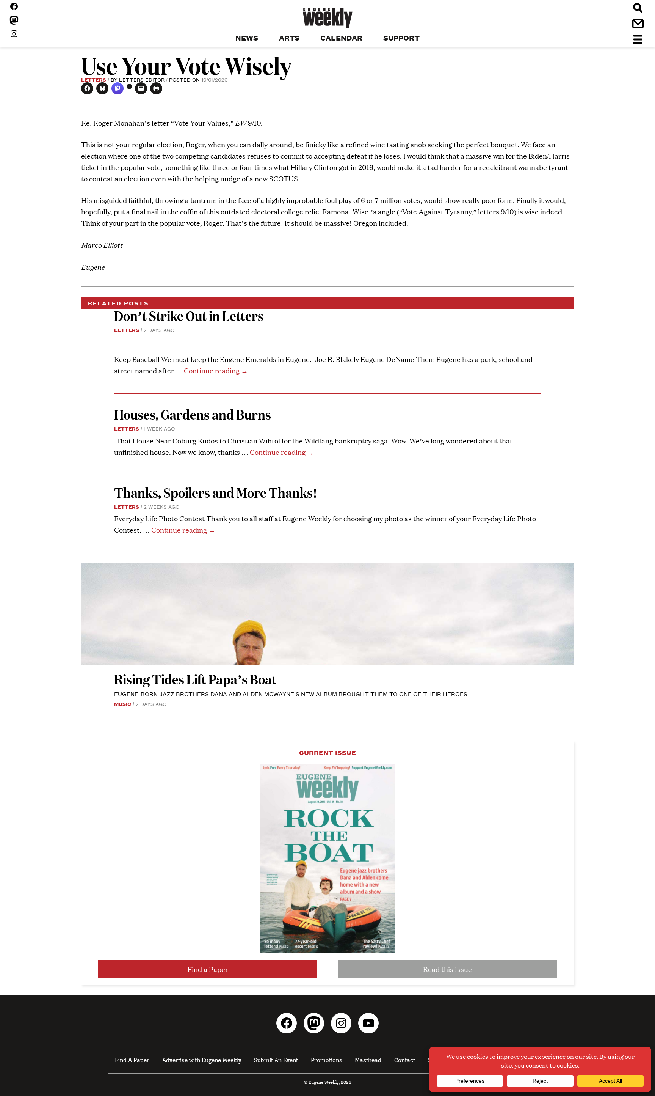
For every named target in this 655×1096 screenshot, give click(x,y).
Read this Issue (447, 969)
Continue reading (216, 370)
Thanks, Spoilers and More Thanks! (215, 492)
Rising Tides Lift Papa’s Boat (195, 679)
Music (122, 704)
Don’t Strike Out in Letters (188, 315)
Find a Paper (208, 969)
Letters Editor (142, 79)
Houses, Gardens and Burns (193, 414)
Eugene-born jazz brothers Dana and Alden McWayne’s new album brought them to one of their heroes (290, 694)
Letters (93, 79)
